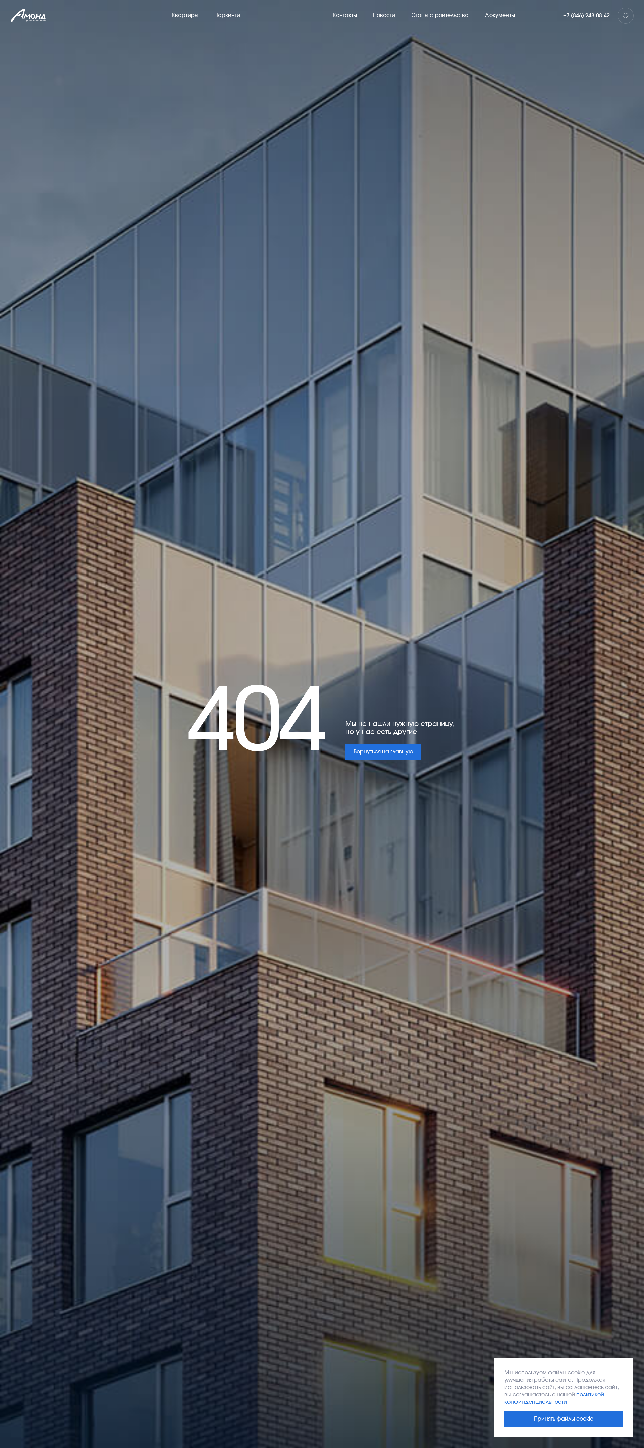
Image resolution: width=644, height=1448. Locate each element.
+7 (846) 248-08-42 (586, 15)
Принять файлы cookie (563, 1419)
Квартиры (185, 15)
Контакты (345, 15)
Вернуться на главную (383, 752)
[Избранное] (625, 15)
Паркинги (227, 15)
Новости (384, 15)
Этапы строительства (440, 15)
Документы (500, 15)
